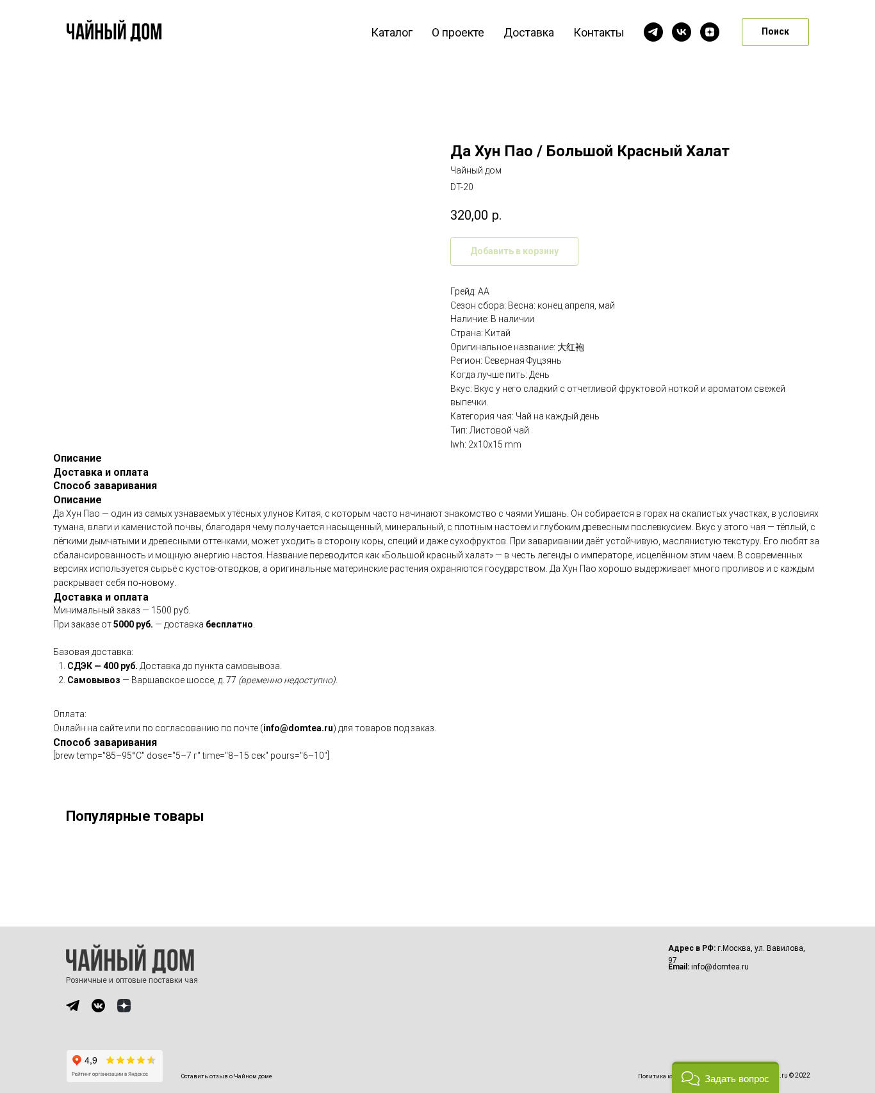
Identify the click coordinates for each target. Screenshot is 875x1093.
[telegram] (653, 32)
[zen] (709, 32)
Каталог (392, 32)
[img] (72, 1005)
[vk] (681, 32)
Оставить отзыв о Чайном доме (226, 1076)
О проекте (458, 32)
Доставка (528, 32)
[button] (725, 1077)
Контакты (599, 32)
